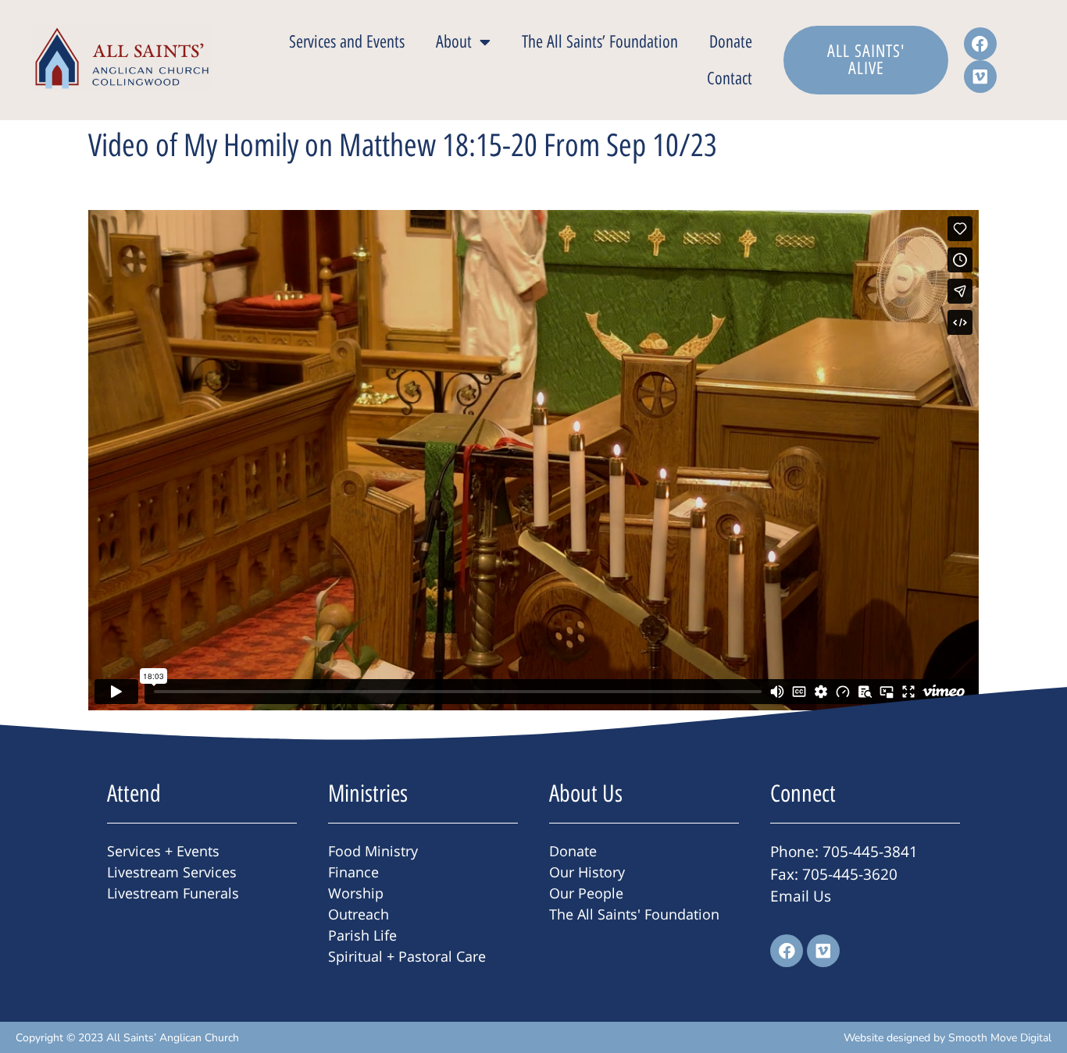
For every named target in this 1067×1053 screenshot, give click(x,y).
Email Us (800, 896)
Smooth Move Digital (999, 1037)
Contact (729, 78)
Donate (730, 41)
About (454, 41)
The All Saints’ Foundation (600, 41)
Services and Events (347, 41)
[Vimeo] (980, 76)
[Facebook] (980, 43)
